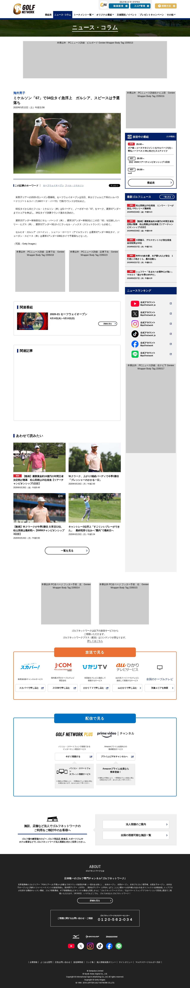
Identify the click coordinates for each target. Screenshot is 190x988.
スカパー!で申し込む (29, 688)
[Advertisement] (67, 386)
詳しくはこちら (95, 641)
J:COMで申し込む (61, 688)
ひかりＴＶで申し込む (93, 688)
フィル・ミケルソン (74, 185)
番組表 (151, 182)
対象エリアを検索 (159, 688)
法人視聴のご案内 (136, 824)
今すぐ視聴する (73, 756)
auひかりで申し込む (127, 688)
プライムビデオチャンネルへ (114, 756)
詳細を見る (108, 324)
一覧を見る (67, 550)
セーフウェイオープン (53, 185)
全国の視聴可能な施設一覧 (136, 835)
